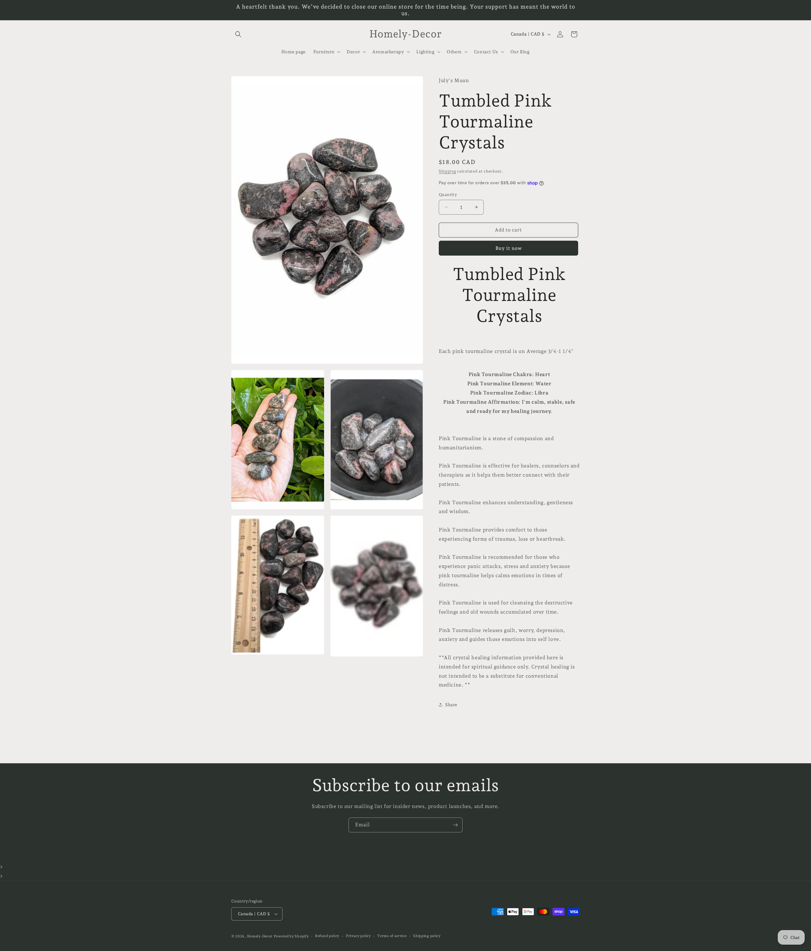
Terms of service (391, 936)
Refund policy (327, 936)
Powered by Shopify (291, 936)
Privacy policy (358, 936)
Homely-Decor (259, 936)
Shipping (447, 171)
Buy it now (508, 248)
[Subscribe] (455, 824)
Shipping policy (427, 936)
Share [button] (451, 704)
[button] (238, 34)
